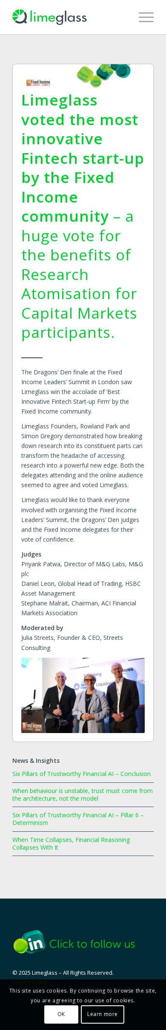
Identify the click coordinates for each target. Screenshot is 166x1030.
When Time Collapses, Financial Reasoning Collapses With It (71, 843)
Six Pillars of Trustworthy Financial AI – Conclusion (81, 774)
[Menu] (142, 17)
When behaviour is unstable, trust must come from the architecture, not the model (82, 794)
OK (61, 1014)
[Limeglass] (68, 17)
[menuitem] (142, 17)
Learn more (102, 1014)
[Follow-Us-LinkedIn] (79, 941)
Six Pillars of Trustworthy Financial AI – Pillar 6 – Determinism (78, 819)
